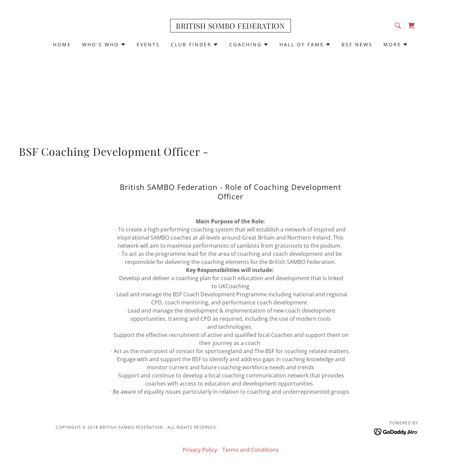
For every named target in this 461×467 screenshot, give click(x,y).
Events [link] (148, 44)
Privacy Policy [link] (200, 449)
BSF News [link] (357, 44)
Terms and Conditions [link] (250, 449)
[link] (230, 26)
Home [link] (62, 44)
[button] (104, 45)
